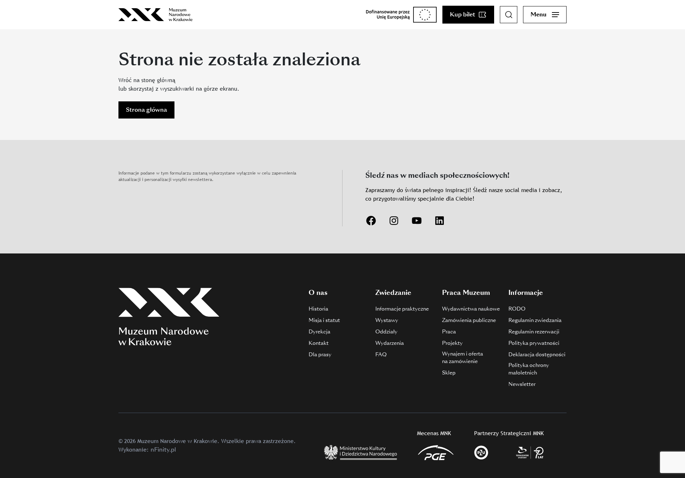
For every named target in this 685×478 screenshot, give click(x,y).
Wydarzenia (389, 343)
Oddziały (386, 331)
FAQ (381, 354)
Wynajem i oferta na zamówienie (462, 357)
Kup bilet (462, 14)
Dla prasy (320, 354)
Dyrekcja (319, 331)
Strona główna (146, 110)
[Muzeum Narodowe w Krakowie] (155, 14)
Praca (449, 331)
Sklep (449, 372)
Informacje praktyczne (402, 308)
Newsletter (522, 384)
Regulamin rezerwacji (533, 331)
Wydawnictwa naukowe (471, 308)
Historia (318, 308)
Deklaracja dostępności (536, 354)
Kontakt (319, 343)
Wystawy (386, 320)
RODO (517, 308)
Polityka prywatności (533, 343)
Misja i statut (324, 320)
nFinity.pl (163, 450)
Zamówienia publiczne (469, 320)
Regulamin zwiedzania (535, 320)
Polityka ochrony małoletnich (528, 369)
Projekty (452, 343)
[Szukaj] (508, 14)
